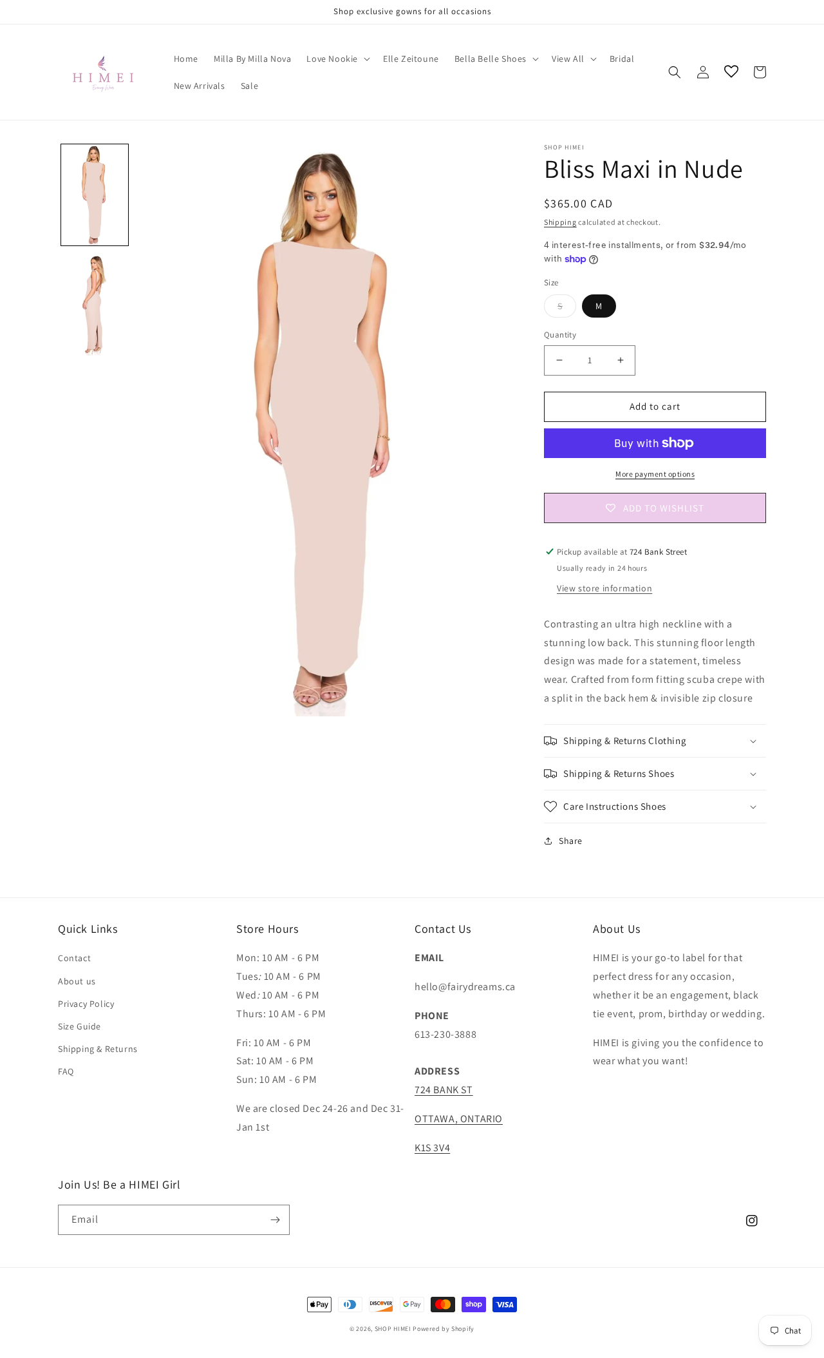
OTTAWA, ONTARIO (459, 1118)
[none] (95, 195)
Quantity (560, 334)
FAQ (66, 1071)
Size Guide (79, 1026)
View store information (604, 588)
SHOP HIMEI (393, 1329)
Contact (74, 958)
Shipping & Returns (98, 1049)
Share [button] (571, 840)
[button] (337, 58)
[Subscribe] (275, 1220)
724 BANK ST (444, 1089)
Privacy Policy (86, 1003)
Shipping (560, 222)
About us (77, 981)
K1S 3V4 (432, 1147)
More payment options (655, 474)
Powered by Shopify (443, 1329)
